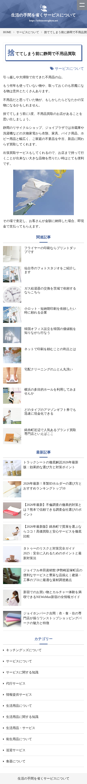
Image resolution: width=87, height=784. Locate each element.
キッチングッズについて (24, 650)
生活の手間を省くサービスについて (43, 778)
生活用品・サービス (20, 728)
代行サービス (15, 683)
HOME (7, 32)
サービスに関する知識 (22, 672)
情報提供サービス (19, 694)
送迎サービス (15, 750)
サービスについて (27, 32)
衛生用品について (19, 739)
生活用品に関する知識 (22, 716)
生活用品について (19, 705)
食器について (15, 761)
